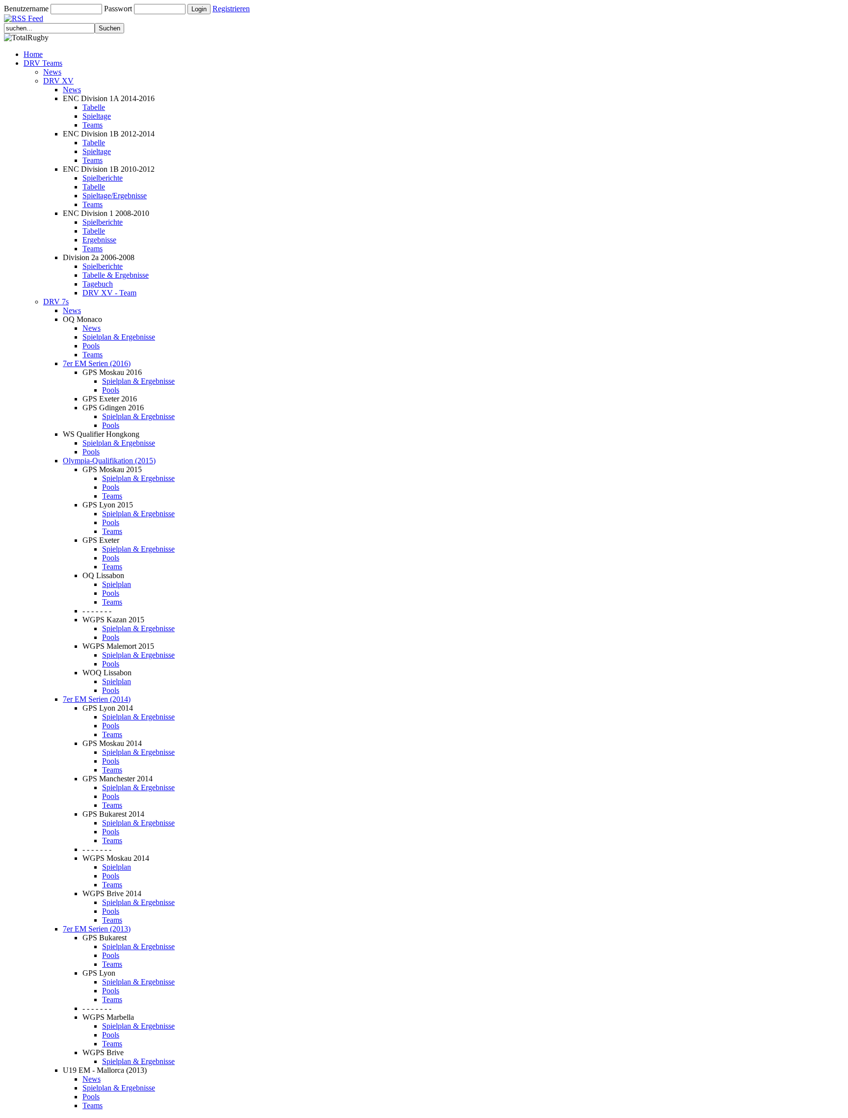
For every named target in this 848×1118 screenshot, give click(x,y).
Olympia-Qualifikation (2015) (109, 460)
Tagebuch (97, 284)
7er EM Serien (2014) (97, 699)
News (52, 72)
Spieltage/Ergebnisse (114, 195)
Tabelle (93, 107)
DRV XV (58, 81)
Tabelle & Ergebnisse (115, 275)
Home (33, 54)
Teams (92, 125)
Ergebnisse (99, 240)
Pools (91, 346)
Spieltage (96, 116)
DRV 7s (56, 301)
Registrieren (231, 8)
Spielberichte (102, 178)
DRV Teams (43, 63)
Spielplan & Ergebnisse (118, 337)
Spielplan (116, 584)
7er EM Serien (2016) (97, 363)
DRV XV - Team (109, 293)
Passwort (118, 8)
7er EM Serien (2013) (97, 929)
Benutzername (26, 8)
